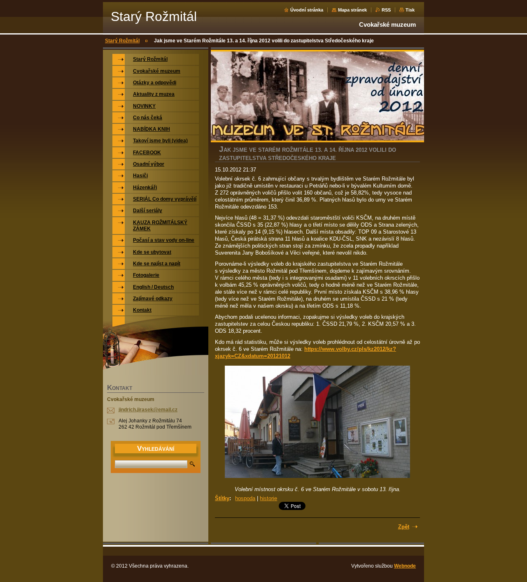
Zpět (403, 527)
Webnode (405, 565)
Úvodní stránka (306, 9)
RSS (386, 9)
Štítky (222, 498)
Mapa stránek (352, 9)
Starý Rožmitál (122, 40)
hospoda (245, 498)
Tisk (410, 9)
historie (268, 498)
